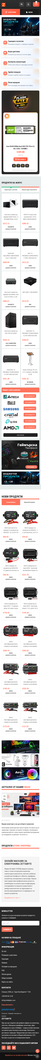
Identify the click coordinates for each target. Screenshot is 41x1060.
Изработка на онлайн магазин (16, 1055)
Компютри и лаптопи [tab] (11, 190)
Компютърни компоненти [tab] (29, 190)
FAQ (3, 970)
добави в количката (11, 229)
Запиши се (7, 929)
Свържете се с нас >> (12, 898)
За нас (4, 951)
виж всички (20, 435)
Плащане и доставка (9, 955)
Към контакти (7, 1005)
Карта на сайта (7, 982)
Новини (4, 963)
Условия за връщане (9, 967)
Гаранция (5, 959)
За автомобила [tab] (10, 502)
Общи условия (7, 978)
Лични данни (6, 974)
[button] (17, 33)
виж (30, 396)
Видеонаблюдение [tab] (29, 502)
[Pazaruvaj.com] (14, 1010)
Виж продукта (21, 159)
